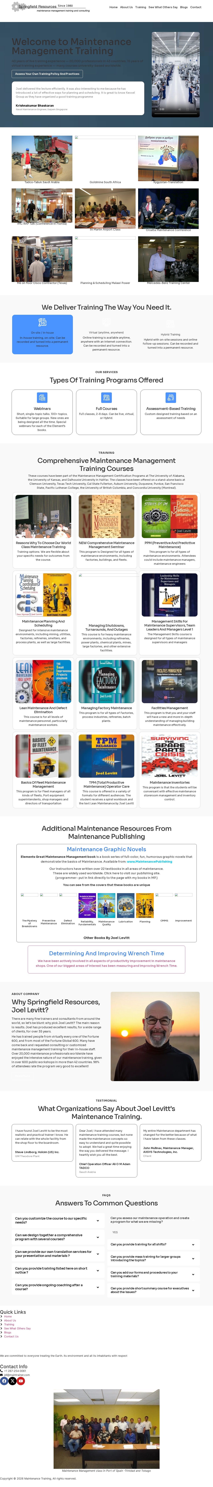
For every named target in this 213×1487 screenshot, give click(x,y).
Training (140, 7)
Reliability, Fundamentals (87, 923)
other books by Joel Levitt (107, 938)
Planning (145, 921)
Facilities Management (169, 708)
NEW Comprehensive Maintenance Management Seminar (106, 545)
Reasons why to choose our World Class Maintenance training (43, 545)
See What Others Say (163, 7)
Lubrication (126, 921)
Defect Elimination (68, 922)
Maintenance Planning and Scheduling (43, 623)
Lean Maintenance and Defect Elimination (43, 710)
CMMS (164, 920)
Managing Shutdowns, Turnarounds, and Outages (106, 628)
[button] (58, 1220)
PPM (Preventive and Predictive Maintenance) (170, 545)
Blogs (184, 7)
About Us (126, 7)
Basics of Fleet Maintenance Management (43, 784)
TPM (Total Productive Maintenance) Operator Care (106, 784)
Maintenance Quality (106, 923)
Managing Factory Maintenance (106, 708)
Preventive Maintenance (49, 922)
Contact (195, 7)
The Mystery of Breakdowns (29, 923)
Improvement (183, 920)
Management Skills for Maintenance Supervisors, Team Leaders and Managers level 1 (169, 625)
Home (113, 7)
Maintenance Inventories (170, 782)
